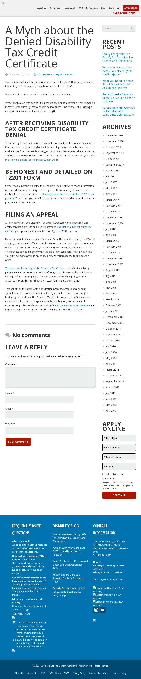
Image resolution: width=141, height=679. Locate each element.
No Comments (67, 74)
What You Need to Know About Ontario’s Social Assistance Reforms (117, 84)
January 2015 (113, 311)
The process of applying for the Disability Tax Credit (34, 268)
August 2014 (113, 340)
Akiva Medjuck (44, 74)
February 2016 (114, 246)
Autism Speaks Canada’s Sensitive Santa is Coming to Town (118, 98)
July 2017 (111, 176)
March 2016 (112, 240)
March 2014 (112, 369)
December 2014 (114, 317)
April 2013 (111, 410)
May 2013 (111, 404)
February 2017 (114, 205)
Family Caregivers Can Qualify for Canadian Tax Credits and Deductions (117, 57)
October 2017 (113, 158)
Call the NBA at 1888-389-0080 (72, 305)
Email (9, 408)
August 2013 (113, 387)
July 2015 (111, 276)
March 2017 (112, 199)
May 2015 (111, 287)
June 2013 (111, 399)
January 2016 (113, 252)
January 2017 (113, 211)
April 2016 (111, 235)
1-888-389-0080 (124, 13)
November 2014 (115, 322)
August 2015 (113, 270)
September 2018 (115, 153)
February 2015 (114, 305)
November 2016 (115, 223)
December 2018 (114, 135)
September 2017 (115, 164)
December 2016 (114, 217)
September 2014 (115, 334)
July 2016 (111, 229)
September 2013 (115, 381)
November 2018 (115, 141)
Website (10, 424)
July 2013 (111, 393)
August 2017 (113, 170)
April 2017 (111, 194)
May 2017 (111, 188)
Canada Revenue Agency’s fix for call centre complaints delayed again (118, 111)
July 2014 (111, 346)
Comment (11, 364)
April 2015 (111, 293)
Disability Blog (66, 526)
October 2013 (113, 375)
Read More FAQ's (21, 613)
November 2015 (115, 264)
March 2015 (112, 299)
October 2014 (113, 328)
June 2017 (111, 182)
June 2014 (111, 352)
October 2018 (113, 147)
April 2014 (111, 363)
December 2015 (114, 258)
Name (9, 393)
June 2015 (111, 281)
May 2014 (111, 358)
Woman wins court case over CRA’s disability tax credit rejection (117, 71)
